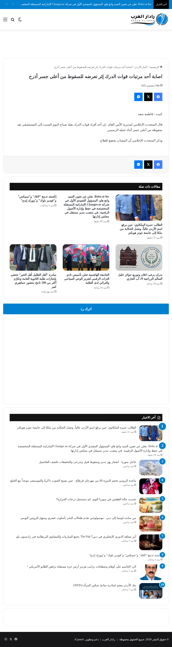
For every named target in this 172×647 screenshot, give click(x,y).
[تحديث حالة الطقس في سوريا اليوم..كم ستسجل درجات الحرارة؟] (150, 505)
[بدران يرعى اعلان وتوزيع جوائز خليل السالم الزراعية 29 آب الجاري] (139, 257)
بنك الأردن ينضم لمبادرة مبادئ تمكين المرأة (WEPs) (104, 585)
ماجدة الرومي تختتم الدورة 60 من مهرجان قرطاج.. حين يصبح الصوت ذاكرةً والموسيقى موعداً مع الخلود (73, 480)
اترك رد (86, 309)
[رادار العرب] (149, 19)
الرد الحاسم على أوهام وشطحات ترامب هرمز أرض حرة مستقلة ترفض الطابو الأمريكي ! (81, 566)
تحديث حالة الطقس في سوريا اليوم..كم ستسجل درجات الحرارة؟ (96, 499)
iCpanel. (79, 639)
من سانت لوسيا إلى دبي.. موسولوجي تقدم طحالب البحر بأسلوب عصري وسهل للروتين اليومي (78, 518)
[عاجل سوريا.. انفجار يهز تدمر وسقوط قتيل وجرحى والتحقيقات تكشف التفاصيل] (150, 468)
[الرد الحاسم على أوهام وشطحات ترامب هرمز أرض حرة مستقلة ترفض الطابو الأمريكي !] (150, 572)
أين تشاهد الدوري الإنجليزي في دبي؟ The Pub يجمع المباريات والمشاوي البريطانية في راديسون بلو (76, 536)
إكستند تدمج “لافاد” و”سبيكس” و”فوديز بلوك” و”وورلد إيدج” (125, 555)
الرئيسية (155, 67)
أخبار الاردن (140, 67)
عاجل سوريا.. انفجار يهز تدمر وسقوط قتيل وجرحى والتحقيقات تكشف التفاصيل (87, 462)
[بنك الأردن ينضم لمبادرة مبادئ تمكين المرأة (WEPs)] (150, 591)
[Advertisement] (86, 43)
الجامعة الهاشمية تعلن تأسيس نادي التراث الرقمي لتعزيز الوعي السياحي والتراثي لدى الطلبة (86, 278)
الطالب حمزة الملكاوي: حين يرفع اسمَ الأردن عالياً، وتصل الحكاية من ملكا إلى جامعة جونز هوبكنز (141, 228)
